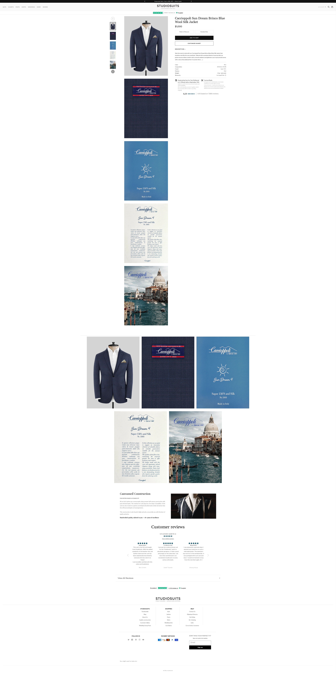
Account (321, 7)
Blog (145, 614)
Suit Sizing (192, 617)
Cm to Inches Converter (192, 625)
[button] (329, 7)
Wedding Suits (169, 622)
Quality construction (145, 620)
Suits (168, 611)
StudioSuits (170, 670)
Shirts (168, 620)
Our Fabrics (168, 625)
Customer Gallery (145, 622)
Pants (168, 617)
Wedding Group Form (145, 625)
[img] (168, 536)
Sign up (200, 647)
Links (192, 622)
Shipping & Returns (192, 614)
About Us (145, 617)
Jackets (169, 614)
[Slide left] (113, 19)
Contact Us (192, 611)
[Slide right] (113, 71)
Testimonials (144, 611)
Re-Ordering (192, 620)
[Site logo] (168, 600)
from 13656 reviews (168, 538)
